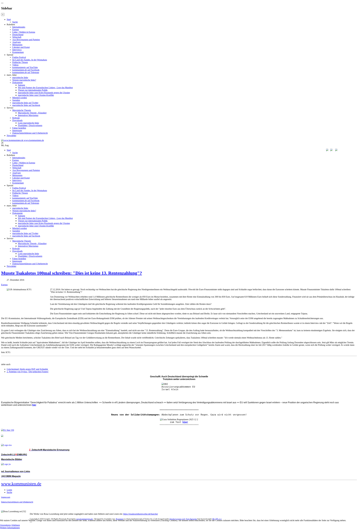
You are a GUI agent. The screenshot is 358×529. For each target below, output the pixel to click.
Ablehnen (15, 525)
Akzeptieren (5, 525)
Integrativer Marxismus (28, 115)
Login (9, 490)
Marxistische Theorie (21, 110)
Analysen (16, 42)
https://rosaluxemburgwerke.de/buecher (140, 514)
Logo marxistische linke (28, 123)
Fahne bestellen (19, 128)
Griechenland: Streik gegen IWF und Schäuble (27, 369)
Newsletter (11, 135)
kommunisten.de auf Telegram (25, 72)
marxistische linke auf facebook (26, 105)
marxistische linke (20, 77)
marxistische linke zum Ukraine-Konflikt (36, 95)
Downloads (17, 120)
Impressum (17, 130)
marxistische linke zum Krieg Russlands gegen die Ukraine (44, 92)
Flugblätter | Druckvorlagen (30, 125)
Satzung (21, 85)
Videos (15, 65)
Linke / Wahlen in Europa (23, 32)
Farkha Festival (19, 57)
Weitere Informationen (10, 527)
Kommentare (18, 52)
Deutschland (17, 34)
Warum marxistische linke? (24, 80)
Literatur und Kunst (21, 47)
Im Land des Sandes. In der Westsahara (29, 60)
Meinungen (17, 44)
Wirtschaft (16, 37)
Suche (15, 22)
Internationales (18, 27)
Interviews (17, 50)
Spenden (16, 100)
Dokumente (17, 82)
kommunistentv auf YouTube (25, 67)
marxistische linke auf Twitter (25, 103)
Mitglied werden (19, 97)
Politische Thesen (20, 62)
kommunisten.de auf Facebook (25, 70)
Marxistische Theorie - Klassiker (32, 113)
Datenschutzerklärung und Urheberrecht (30, 133)
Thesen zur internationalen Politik (33, 90)
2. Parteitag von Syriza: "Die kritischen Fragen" (28, 371)
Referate (16, 118)
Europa (15, 29)
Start (9, 19)
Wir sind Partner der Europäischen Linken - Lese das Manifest (45, 87)
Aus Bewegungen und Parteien (26, 39)
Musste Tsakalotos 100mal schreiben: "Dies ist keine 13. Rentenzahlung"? (71, 273)
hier (185, 422)
